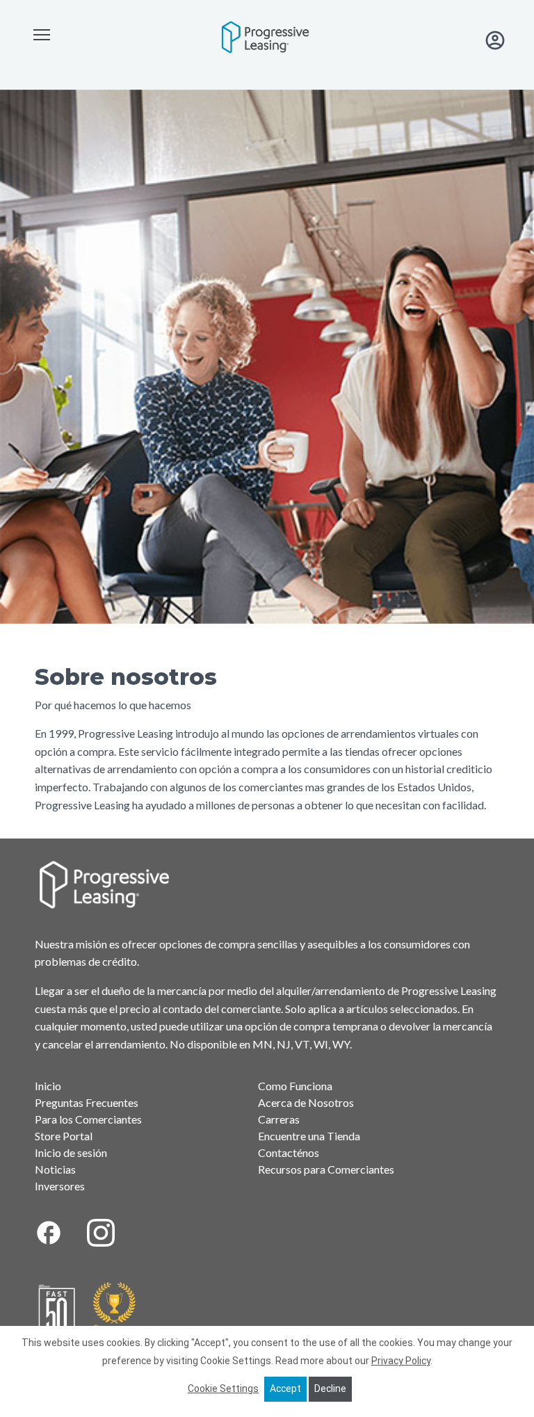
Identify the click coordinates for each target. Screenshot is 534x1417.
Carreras (279, 1119)
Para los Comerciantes (88, 1119)
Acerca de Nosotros (306, 1102)
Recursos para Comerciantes (326, 1169)
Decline (330, 1388)
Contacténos (288, 1152)
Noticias (55, 1169)
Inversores (60, 1185)
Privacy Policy (400, 1360)
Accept (285, 1388)
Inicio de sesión (71, 1152)
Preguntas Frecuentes (86, 1102)
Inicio (48, 1085)
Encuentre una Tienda (309, 1135)
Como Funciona (295, 1085)
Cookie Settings (223, 1388)
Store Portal (63, 1135)
